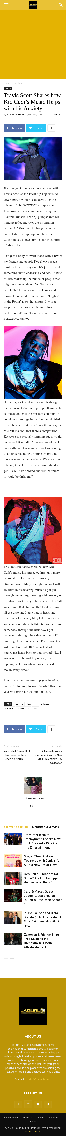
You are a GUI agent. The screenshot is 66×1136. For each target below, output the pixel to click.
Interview (31, 703)
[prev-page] (6, 956)
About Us (27, 1117)
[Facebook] (18, 1104)
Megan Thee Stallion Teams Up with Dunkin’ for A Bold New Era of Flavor (42, 861)
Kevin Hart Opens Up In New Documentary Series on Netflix (17, 755)
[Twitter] (38, 1104)
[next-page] (12, 956)
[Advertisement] (33, 44)
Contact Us (53, 1117)
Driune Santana (15, 114)
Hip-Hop (19, 703)
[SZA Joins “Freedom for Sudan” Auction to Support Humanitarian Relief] (13, 878)
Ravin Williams (33, 1131)
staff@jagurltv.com (40, 1079)
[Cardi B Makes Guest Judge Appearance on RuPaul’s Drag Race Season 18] (13, 895)
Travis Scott (23, 708)
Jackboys (44, 703)
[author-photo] (33, 785)
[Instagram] (33, 806)
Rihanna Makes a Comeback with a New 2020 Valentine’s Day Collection (48, 757)
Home (7, 83)
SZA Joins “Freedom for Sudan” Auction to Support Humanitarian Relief (42, 878)
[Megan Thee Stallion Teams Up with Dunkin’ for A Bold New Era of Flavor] (13, 860)
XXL (35, 708)
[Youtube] (48, 1104)
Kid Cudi (9, 708)
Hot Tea (18, 83)
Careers (40, 1117)
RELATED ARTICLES (16, 827)
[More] (51, 128)
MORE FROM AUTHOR (45, 827)
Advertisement (11, 1117)
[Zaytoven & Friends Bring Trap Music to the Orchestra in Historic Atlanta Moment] (13, 939)
